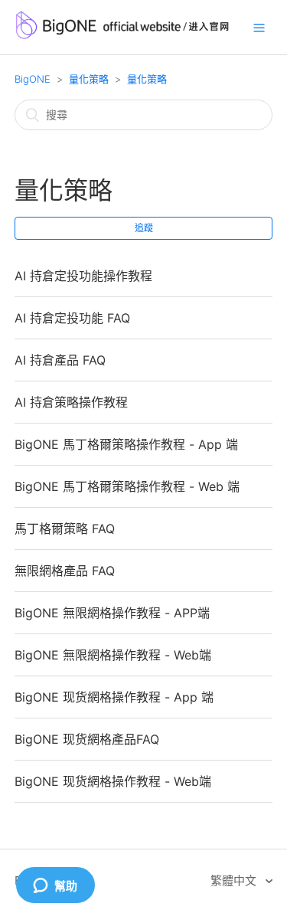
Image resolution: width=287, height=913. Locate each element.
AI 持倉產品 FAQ (60, 360)
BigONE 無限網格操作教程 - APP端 (112, 612)
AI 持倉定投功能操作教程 (83, 275)
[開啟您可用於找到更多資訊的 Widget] (55, 886)
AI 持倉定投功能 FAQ (72, 318)
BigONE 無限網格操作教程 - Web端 (113, 655)
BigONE (33, 79)
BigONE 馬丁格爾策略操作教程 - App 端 (126, 444)
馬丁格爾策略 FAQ (65, 528)
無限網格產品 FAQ (65, 570)
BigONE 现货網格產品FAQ (87, 739)
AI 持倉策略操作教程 (71, 402)
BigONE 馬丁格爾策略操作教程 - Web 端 (127, 486)
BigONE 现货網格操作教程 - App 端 (114, 697)
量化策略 (89, 79)
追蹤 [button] (144, 228)
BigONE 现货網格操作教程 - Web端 (113, 781)
